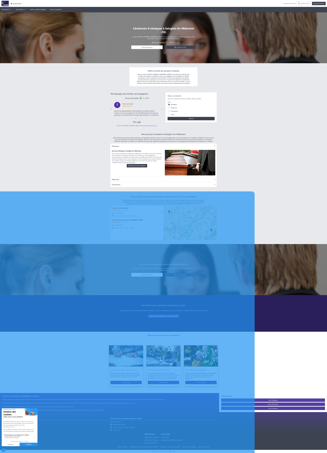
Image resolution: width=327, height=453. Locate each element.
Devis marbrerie (273, 408)
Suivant (191, 118)
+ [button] (165, 208)
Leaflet (214, 239)
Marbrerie (174, 108)
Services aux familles (151, 443)
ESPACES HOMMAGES (56, 9)
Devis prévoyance (273, 404)
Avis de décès (165, 437)
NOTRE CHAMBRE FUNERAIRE (38, 9)
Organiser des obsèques (152, 437)
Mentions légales (122, 447)
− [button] (165, 210)
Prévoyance (174, 111)
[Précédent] (111, 109)
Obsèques (174, 104)
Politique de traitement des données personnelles (143, 447)
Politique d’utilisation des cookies (170, 447)
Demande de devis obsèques (137, 165)
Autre (172, 114)
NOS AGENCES (20, 9)
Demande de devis (318, 3)
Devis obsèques (273, 400)
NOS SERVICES (5, 9)
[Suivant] (163, 109)
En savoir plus (126, 382)
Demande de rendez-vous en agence (171, 440)
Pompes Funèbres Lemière (119, 208)
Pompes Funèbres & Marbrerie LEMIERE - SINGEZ (127, 220)
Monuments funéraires (151, 440)
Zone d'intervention (204, 447)
